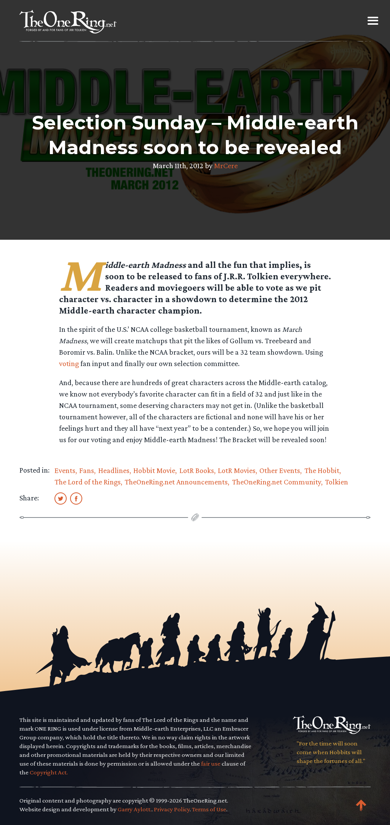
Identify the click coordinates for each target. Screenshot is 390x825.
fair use (211, 763)
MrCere (226, 165)
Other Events (279, 470)
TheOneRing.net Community (276, 482)
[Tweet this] (60, 498)
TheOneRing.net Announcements (176, 482)
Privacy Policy (172, 809)
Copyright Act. (49, 772)
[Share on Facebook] (76, 498)
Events (64, 470)
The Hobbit (321, 470)
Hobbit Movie (154, 470)
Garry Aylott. (135, 809)
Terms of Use (209, 809)
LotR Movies (237, 470)
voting (69, 363)
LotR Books (196, 470)
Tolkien (336, 482)
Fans (86, 470)
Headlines (113, 470)
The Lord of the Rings (87, 482)
